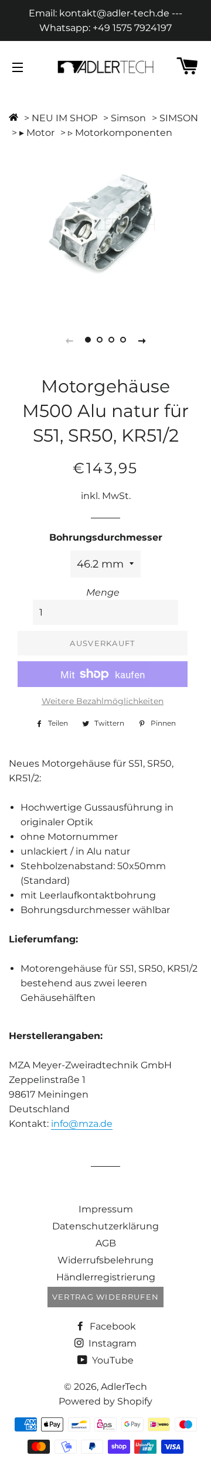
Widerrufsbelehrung (105, 1260)
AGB (106, 1243)
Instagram (111, 1343)
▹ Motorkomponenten (120, 132)
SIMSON (178, 118)
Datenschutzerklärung (105, 1226)
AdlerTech (124, 1386)
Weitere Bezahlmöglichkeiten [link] (103, 701)
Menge (103, 592)
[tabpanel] (105, 225)
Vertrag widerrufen (105, 1296)
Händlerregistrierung (105, 1277)
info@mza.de (82, 1123)
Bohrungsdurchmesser (105, 537)
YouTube (112, 1360)
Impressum (106, 1209)
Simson (128, 118)
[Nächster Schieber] (142, 340)
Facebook (111, 1326)
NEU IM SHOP (64, 118)
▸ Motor (37, 132)
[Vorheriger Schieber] (69, 340)
